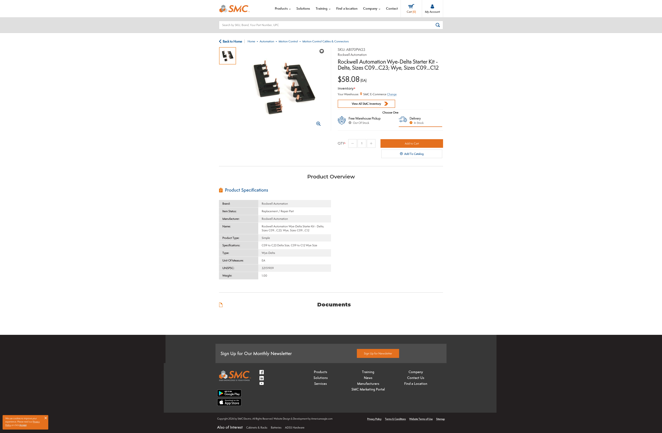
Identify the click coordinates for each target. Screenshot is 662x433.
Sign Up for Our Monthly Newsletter (256, 353)
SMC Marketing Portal (368, 389)
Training (368, 372)
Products (320, 372)
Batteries (276, 427)
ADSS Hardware (294, 427)
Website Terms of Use (421, 419)
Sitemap (440, 419)
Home (251, 41)
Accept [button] (23, 425)
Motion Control (288, 41)
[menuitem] (283, 8)
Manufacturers (368, 384)
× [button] (45, 417)
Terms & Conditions (395, 419)
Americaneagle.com (322, 418)
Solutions (321, 378)
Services (320, 384)
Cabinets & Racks (256, 427)
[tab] (275, 190)
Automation (267, 41)
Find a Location (415, 384)
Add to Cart (412, 143)
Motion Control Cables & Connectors (325, 41)
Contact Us (415, 378)
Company (416, 372)
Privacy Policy (374, 419)
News (368, 378)
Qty (341, 143)
